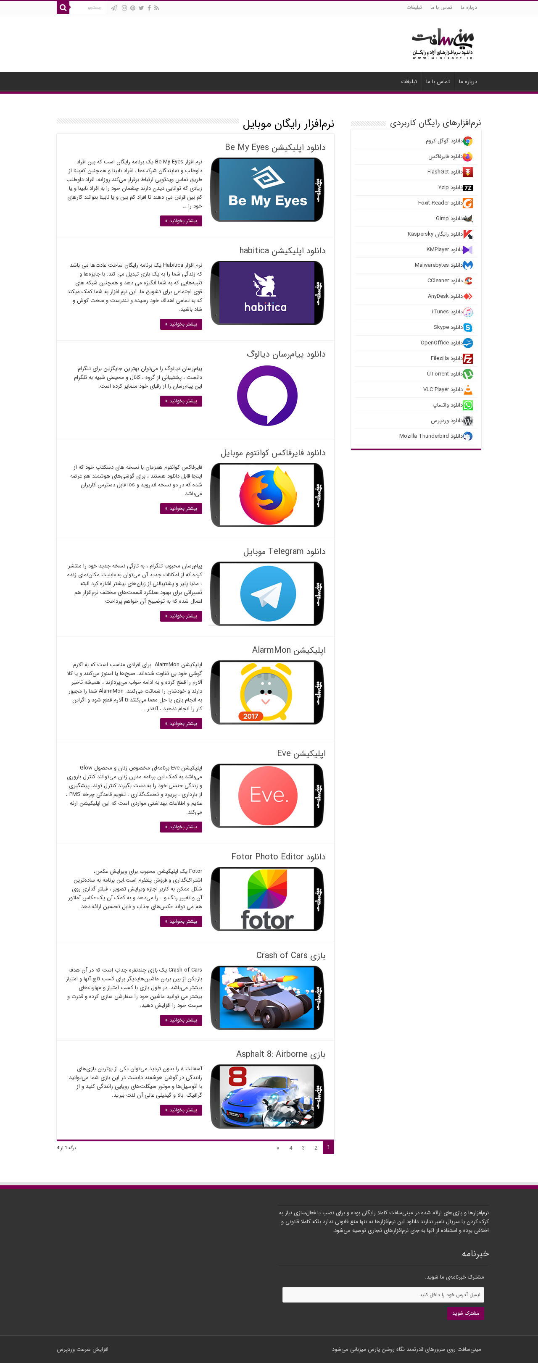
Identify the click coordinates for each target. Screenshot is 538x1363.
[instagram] (124, 8)
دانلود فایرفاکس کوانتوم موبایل (273, 453)
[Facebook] (149, 8)
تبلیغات (414, 7)
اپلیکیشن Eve (301, 753)
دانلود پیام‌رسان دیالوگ (286, 354)
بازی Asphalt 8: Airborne (281, 1054)
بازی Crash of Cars (291, 955)
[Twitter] (141, 8)
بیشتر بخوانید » (181, 221)
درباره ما (469, 7)
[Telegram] (114, 8)
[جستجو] (63, 7)
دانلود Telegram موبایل (284, 551)
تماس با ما (441, 7)
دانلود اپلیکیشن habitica (283, 250)
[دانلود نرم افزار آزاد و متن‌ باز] (443, 42)
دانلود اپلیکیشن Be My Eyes (275, 147)
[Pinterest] (132, 8)
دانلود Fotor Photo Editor (278, 857)
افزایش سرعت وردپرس (82, 1349)
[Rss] (156, 8)
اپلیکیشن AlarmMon (289, 650)
